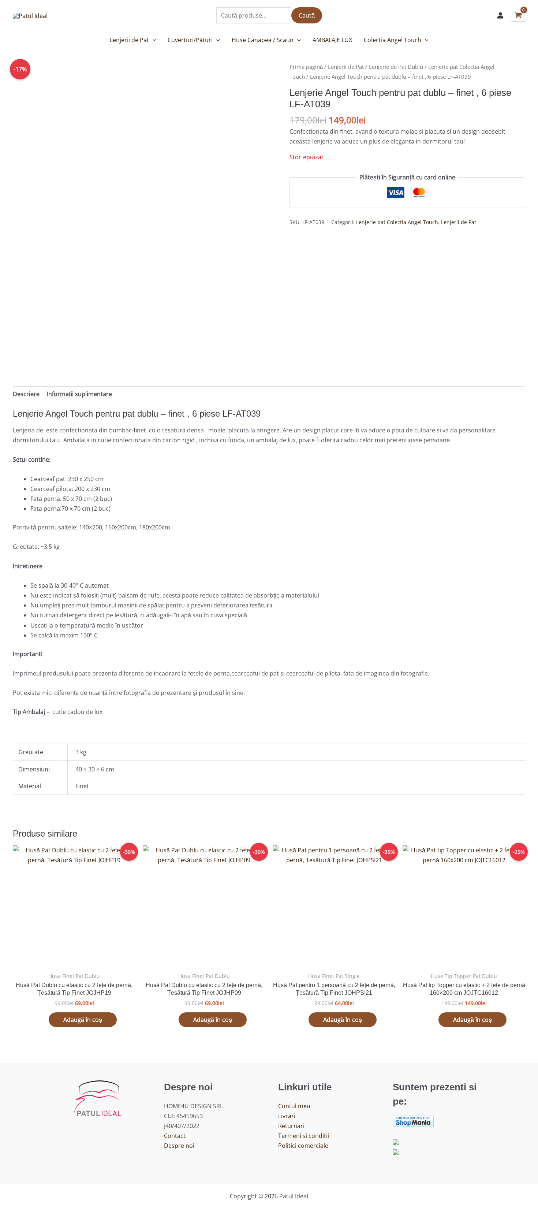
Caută (307, 15)
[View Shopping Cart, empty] (518, 15)
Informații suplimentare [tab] (79, 394)
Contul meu (294, 1106)
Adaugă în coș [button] (82, 1020)
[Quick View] (45, 1020)
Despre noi (179, 1146)
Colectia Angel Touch (392, 40)
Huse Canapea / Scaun (263, 40)
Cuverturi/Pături (190, 40)
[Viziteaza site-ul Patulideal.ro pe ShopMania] (413, 1120)
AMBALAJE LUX (332, 40)
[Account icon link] (500, 15)
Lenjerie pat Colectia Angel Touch (397, 222)
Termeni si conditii (303, 1136)
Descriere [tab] (26, 394)
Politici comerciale (303, 1146)
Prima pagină (306, 66)
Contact (175, 1136)
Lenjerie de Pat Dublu (396, 66)
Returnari (291, 1126)
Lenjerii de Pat (129, 40)
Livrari (286, 1116)
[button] (152, 40)
